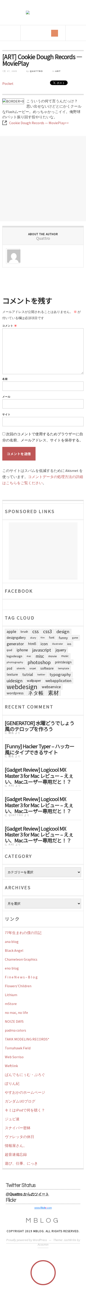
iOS (69, 644)
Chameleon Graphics (21, 959)
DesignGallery (16, 637)
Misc (40, 656)
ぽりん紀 (12, 1083)
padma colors (15, 1030)
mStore (11, 1003)
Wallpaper (34, 680)
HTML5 (32, 644)
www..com (43, 1207)
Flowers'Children (18, 986)
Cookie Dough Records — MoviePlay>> (39, 123)
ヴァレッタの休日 (19, 1136)
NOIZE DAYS (14, 1021)
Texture (12, 674)
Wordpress (15, 693)
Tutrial (27, 674)
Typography (60, 674)
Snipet (32, 668)
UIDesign (14, 680)
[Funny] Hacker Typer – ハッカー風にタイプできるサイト (39, 748)
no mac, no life (16, 1012)
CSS (35, 631)
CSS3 (47, 631)
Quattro (36, 71)
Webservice (51, 686)
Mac (29, 656)
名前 (5, 379)
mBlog (43, 1220)
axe (11, 785)
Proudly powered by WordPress (26, 1240)
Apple (11, 631)
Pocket (8, 83)
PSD (9, 668)
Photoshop (39, 662)
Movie (52, 656)
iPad (9, 650)
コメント (9, 326)
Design (62, 631)
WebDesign (22, 687)
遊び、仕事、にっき (21, 1163)
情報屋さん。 (16, 1145)
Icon (44, 643)
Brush (24, 632)
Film (43, 637)
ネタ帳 (36, 693)
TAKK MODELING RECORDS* (27, 1039)
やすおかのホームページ (25, 1092)
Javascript (41, 650)
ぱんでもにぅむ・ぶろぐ (25, 1074)
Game (75, 637)
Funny (63, 637)
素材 (53, 693)
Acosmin (43, 1244)
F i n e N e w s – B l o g (21, 977)
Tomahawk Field (18, 1048)
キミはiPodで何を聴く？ (25, 1110)
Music (65, 656)
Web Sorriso (14, 1057)
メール (6, 396)
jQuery (60, 649)
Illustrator (57, 643)
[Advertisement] (43, 178)
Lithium (11, 994)
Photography (15, 662)
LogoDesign (14, 656)
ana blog (12, 941)
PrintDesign (63, 662)
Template (63, 668)
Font (51, 638)
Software (47, 668)
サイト (6, 414)
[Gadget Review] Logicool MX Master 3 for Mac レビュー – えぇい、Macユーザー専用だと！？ (39, 775)
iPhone (22, 649)
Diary (33, 637)
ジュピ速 (12, 1119)
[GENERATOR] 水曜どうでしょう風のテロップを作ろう (39, 725)
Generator (15, 643)
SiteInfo (21, 668)
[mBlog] (43, 12)
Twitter (41, 674)
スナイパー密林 (18, 1128)
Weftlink (11, 1065)
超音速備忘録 (16, 1154)
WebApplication (58, 680)
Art (58, 71)
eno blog (12, 968)
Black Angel (14, 950)
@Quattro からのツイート (27, 1194)
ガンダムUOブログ (20, 1101)
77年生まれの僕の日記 (23, 932)
